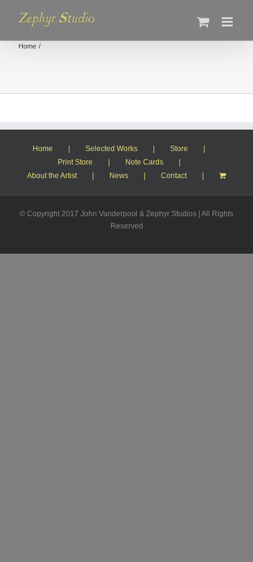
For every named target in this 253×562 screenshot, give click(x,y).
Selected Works (111, 148)
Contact (174, 175)
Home (43, 148)
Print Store (75, 162)
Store (179, 148)
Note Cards (144, 162)
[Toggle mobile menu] (228, 21)
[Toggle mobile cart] (203, 21)
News (118, 175)
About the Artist (52, 175)
